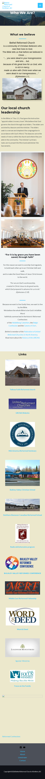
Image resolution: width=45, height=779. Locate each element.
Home (22, 751)
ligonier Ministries (22, 661)
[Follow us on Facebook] (21, 747)
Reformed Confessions (11, 736)
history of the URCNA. (31, 338)
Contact (22, 760)
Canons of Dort (30, 326)
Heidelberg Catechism (21, 323)
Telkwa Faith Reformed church (22, 389)
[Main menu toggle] (40, 5)
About (22, 754)
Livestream (22, 757)
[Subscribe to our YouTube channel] (24, 747)
